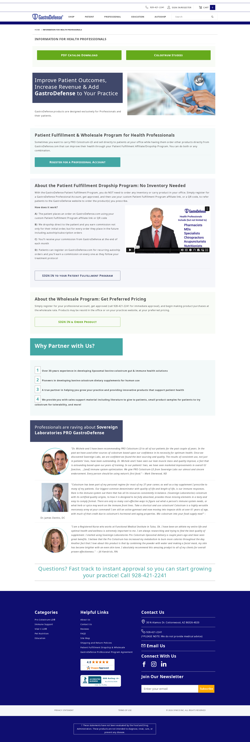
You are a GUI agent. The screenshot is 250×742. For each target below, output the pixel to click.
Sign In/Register (181, 7)
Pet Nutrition (42, 633)
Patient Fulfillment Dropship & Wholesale (102, 647)
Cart (208, 7)
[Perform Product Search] (212, 17)
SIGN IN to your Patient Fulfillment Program (77, 276)
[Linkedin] (165, 665)
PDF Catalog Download (79, 55)
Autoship (160, 16)
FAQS (83, 633)
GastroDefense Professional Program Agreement (106, 652)
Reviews (84, 629)
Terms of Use (125, 710)
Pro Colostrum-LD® (45, 619)
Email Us (156, 645)
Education (137, 16)
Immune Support (44, 624)
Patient (89, 16)
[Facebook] (145, 665)
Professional (112, 16)
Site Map (85, 638)
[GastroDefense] (47, 16)
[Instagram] (155, 665)
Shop (71, 16)
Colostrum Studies (168, 55)
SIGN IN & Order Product (77, 322)
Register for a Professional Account (77, 162)
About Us (85, 619)
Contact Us (86, 624)
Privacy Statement (64, 710)
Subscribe (206, 689)
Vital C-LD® (41, 629)
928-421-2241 (156, 7)
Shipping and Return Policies (96, 642)
